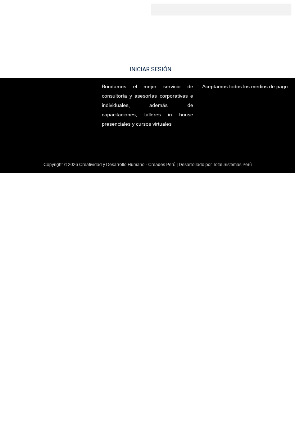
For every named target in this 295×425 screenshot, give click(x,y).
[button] (221, 9)
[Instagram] (136, 141)
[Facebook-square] (124, 141)
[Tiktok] (159, 141)
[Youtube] (171, 141)
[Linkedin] (147, 141)
